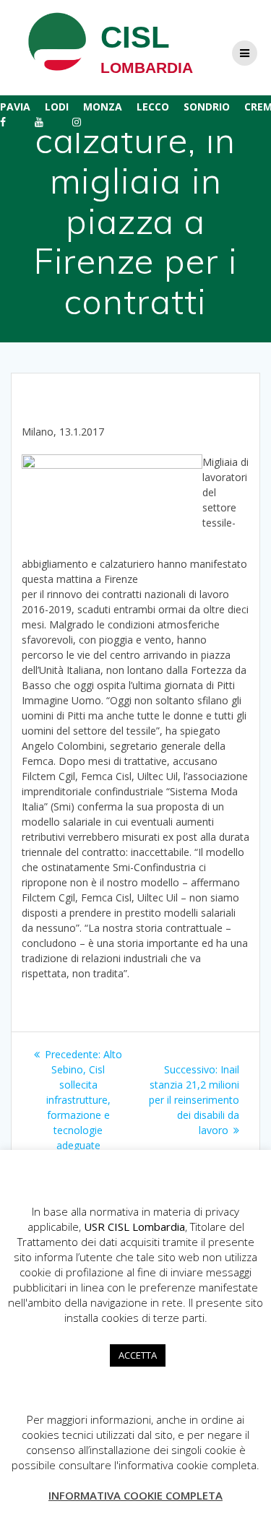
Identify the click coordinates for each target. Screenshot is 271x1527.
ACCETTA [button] (138, 1355)
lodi (57, 106)
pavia (15, 106)
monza (102, 106)
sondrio (207, 106)
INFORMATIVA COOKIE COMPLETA (135, 1495)
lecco (153, 106)
